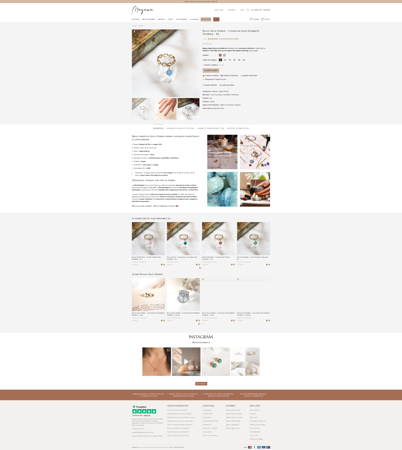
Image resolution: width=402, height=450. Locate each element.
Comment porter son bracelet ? (178, 428)
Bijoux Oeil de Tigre (233, 421)
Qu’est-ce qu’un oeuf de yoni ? (178, 435)
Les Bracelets (207, 414)
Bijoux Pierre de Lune (234, 417)
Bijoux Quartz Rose (233, 410)
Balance (223, 105)
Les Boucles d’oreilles (210, 421)
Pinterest (147, 436)
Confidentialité (255, 432)
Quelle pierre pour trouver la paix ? (179, 414)
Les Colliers (207, 417)
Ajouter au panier (211, 70)
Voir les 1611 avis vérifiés (229, 39)
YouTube (154, 436)
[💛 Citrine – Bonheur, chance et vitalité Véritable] (245, 361)
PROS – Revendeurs (210, 435)
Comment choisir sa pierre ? (177, 410)
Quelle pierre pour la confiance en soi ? (181, 417)
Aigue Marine (224, 91)
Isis (210, 98)
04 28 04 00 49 (137, 429)
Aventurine (241, 262)
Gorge (212, 101)
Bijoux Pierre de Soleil (234, 414)
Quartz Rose (136, 262)
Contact (253, 414)
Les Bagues (207, 410)
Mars (222, 108)
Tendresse (235, 95)
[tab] (158, 127)
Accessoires (207, 425)
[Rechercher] (248, 10)
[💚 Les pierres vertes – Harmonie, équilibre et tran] (216, 361)
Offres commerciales (257, 425)
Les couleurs (207, 432)
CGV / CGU (254, 435)
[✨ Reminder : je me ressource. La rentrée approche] (186, 361)
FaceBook (139, 436)
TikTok (160, 436)
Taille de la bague (209, 60)
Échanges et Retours (257, 421)
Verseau (238, 105)
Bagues (141, 26)
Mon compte (254, 410)
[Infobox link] (148, 395)
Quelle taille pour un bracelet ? (178, 432)
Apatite (169, 262)
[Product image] (148, 238)
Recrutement (255, 428)
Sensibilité (227, 95)
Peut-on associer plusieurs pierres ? (180, 425)
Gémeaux (230, 105)
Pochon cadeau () (213, 65)
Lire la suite (253, 50)
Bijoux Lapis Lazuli (232, 428)
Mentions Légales (256, 439)
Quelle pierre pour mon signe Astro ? (180, 421)
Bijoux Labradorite (232, 425)
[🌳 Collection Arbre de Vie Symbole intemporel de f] (156, 361)
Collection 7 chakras (210, 428)
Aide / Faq (253, 417)
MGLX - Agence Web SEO (177, 447)
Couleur (206, 55)
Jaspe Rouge (206, 262)
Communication (216, 95)
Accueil (134, 26)
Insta (134, 436)
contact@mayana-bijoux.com (142, 432)
